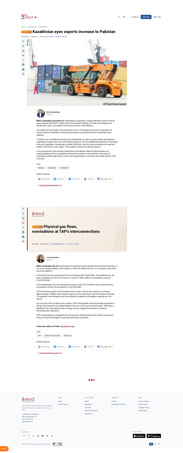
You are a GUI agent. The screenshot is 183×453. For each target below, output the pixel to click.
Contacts (88, 407)
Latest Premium (63, 404)
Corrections (88, 414)
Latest (60, 401)
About (87, 401)
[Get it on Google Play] (154, 436)
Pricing (114, 401)
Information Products (119, 404)
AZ (155, 444)
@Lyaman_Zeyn (68, 326)
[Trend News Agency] (28, 399)
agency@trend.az (27, 421)
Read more (49, 114)
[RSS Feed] (52, 436)
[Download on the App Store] (139, 436)
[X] (33, 436)
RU (159, 444)
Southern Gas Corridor (52, 335)
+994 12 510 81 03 (27, 419)
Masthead (88, 404)
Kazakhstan (52, 168)
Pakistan (41, 168)
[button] (23, 41)
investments (64, 168)
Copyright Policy (143, 407)
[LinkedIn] (47, 436)
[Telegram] (42, 436)
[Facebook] (28, 436)
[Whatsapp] (24, 436)
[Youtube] (38, 436)
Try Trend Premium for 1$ (50, 185)
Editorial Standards (91, 410)
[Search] (119, 17)
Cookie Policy (142, 410)
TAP (39, 335)
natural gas (67, 335)
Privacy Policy (143, 404)
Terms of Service (143, 401)
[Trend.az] (29, 17)
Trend (54, 125)
